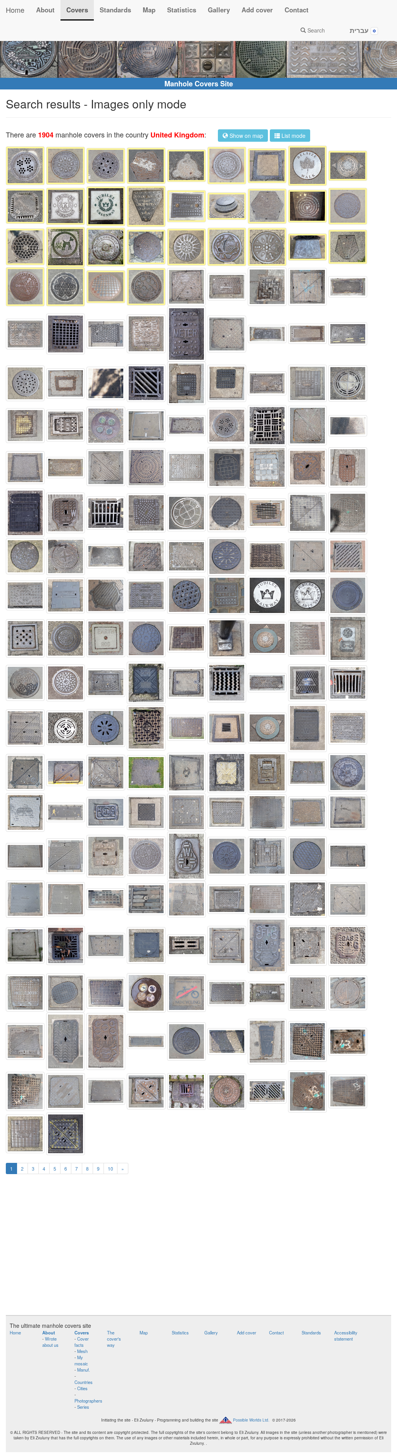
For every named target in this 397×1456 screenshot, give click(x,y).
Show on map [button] (245, 135)
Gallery (219, 9)
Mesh (82, 1351)
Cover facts (81, 1342)
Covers (77, 9)
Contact (297, 9)
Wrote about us (50, 1342)
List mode (293, 135)
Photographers (88, 1401)
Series (83, 1407)
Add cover (257, 9)
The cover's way (114, 1338)
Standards (115, 9)
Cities (82, 1388)
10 (110, 1168)
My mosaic (81, 1360)
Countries (83, 1382)
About (45, 9)
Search (315, 30)
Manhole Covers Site (198, 84)
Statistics (181, 9)
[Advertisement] (198, 1249)
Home (15, 10)
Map (149, 9)
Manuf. (83, 1370)
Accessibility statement (345, 1335)
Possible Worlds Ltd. (251, 1419)
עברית (360, 30)
